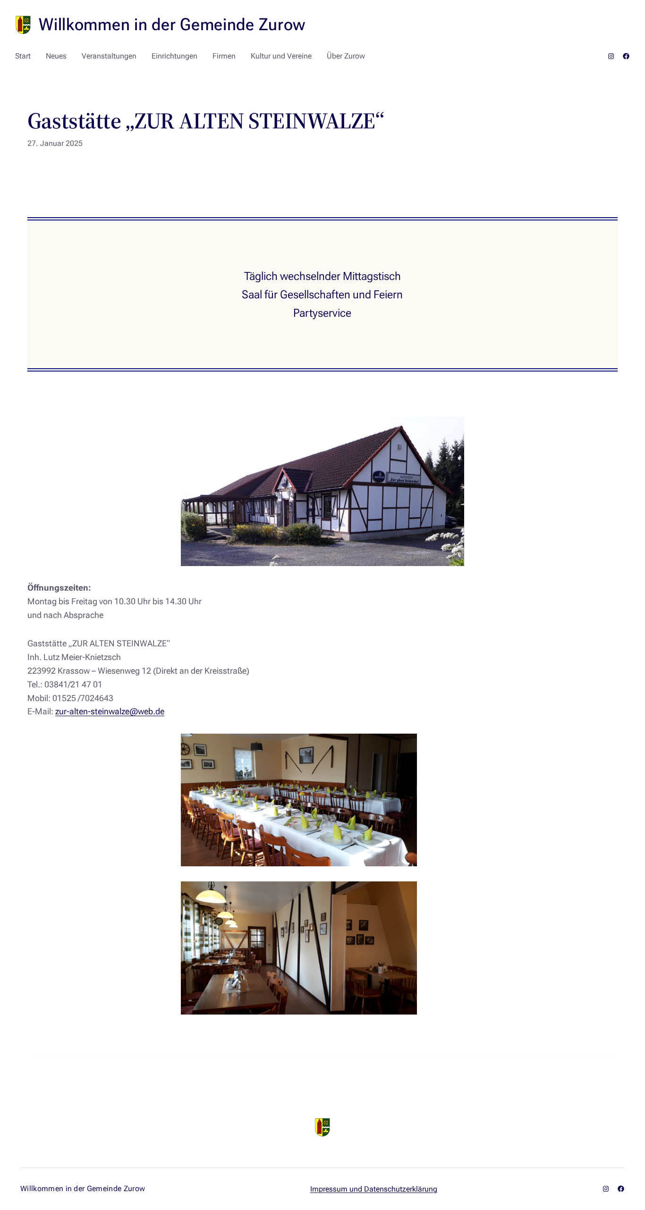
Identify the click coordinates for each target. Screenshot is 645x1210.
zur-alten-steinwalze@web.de (109, 711)
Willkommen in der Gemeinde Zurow (172, 24)
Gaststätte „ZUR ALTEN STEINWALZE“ (205, 121)
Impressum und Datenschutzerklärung (373, 1189)
